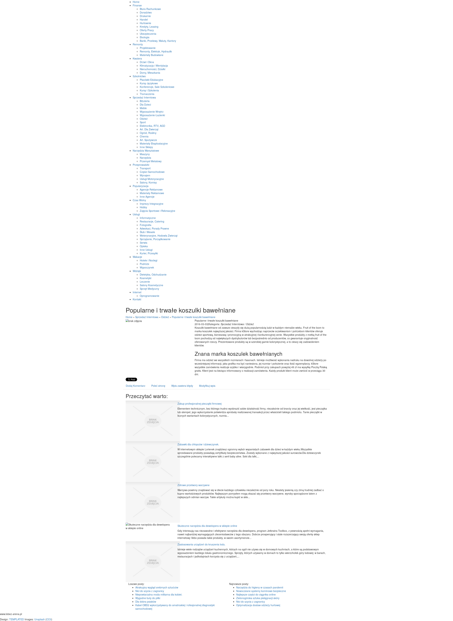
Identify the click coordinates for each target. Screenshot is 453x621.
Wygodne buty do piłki (147, 598)
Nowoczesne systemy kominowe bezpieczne (261, 591)
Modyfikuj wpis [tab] (207, 385)
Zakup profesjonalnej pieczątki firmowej (199, 403)
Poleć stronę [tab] (158, 385)
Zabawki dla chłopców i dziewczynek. (198, 444)
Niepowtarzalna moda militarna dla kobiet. (158, 594)
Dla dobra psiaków (145, 601)
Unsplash (39, 619)
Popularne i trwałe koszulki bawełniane (193, 317)
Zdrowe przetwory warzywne (193, 485)
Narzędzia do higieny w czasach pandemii (259, 587)
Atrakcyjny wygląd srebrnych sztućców (156, 587)
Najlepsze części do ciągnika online (256, 594)
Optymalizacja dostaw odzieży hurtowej (258, 605)
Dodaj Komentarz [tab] (135, 385)
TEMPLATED (16, 619)
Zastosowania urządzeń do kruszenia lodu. (201, 544)
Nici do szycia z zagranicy (149, 591)
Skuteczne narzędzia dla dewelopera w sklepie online (207, 526)
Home (129, 317)
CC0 (48, 619)
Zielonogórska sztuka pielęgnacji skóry (257, 598)
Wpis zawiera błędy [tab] (182, 385)
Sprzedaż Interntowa (146, 317)
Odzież (165, 317)
